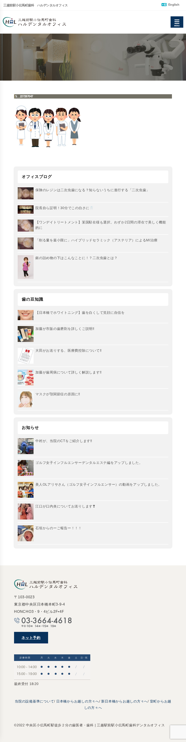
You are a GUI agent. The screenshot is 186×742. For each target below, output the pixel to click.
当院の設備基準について (34, 701)
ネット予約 (31, 638)
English (173, 4)
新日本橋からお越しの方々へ (124, 701)
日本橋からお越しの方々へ (77, 701)
